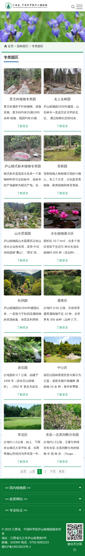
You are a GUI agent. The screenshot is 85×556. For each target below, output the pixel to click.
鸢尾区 (62, 300)
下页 (53, 471)
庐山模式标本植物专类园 (23, 166)
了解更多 (22, 126)
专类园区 (37, 46)
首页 (11, 46)
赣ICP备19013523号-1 (16, 546)
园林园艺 (22, 46)
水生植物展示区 (62, 233)
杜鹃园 (23, 300)
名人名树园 (62, 99)
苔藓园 (62, 166)
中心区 (62, 367)
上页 (32, 471)
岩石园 (23, 367)
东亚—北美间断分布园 (62, 434)
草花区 (23, 434)
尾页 (62, 471)
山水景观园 (22, 233)
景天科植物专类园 (22, 99)
